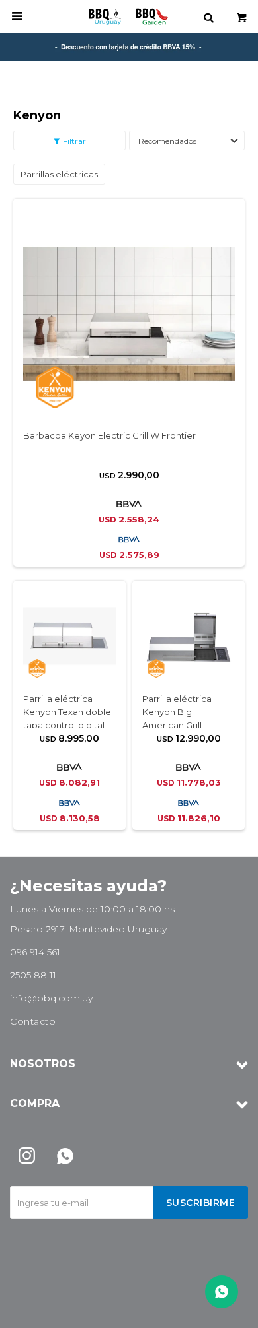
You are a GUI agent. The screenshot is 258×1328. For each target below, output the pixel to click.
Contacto (33, 1021)
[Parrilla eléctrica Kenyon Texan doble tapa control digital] (69, 636)
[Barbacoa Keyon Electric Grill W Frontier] (129, 313)
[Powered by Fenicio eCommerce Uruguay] (228, 1311)
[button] (208, 16)
